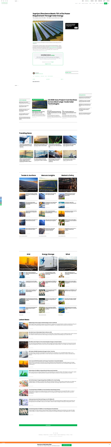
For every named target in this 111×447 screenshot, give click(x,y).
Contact (51, 434)
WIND (90, 3)
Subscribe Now (66, 445)
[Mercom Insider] (87, 0)
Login (106, 3)
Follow (34, 42)
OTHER (94, 3)
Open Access (42, 76)
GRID (80, 3)
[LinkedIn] (7, 1)
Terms (71, 434)
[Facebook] (1, 1)
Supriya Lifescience (50, 76)
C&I (33, 76)
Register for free (48, 63)
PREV (34, 79)
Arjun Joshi (39, 19)
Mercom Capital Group (61, 434)
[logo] (4, 3)
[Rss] (3, 1)
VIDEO (97, 3)
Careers (55, 434)
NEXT (62, 79)
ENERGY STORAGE (85, 3)
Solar (46, 76)
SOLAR (76, 3)
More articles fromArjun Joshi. (39, 73)
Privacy (68, 434)
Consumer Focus (37, 76)
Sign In (52, 61)
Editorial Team (46, 434)
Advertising (40, 434)
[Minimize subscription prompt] (109, 444)
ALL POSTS (48, 79)
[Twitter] (5, 1)
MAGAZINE (101, 3)
